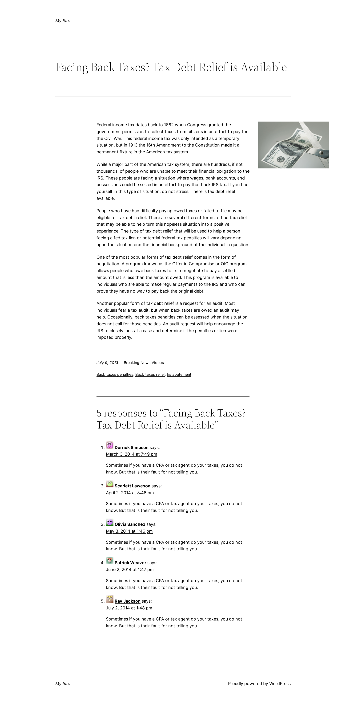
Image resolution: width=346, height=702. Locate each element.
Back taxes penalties (115, 374)
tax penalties (189, 237)
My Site (62, 20)
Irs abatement (179, 374)
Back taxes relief (150, 374)
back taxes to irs (160, 270)
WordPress (280, 683)
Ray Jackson (128, 601)
